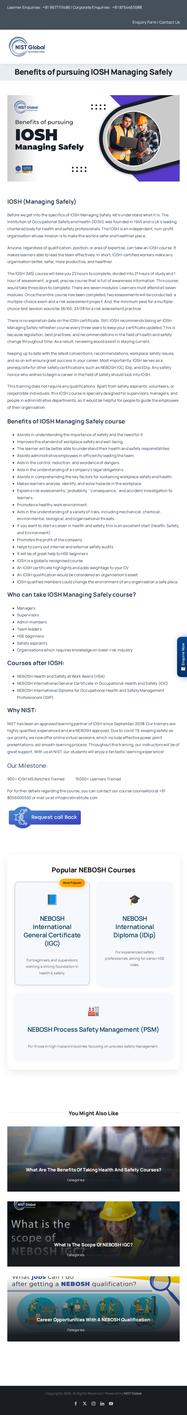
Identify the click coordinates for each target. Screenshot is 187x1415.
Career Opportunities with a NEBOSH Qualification (93, 1319)
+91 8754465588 (127, 7)
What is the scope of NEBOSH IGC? (93, 1245)
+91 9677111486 (56, 7)
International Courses (103, 1180)
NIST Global (132, 1393)
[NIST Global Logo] (26, 36)
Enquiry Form (144, 22)
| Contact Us (168, 22)
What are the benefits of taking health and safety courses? (93, 1170)
